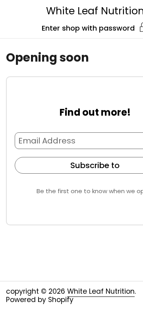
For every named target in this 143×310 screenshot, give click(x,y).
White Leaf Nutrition (101, 291)
